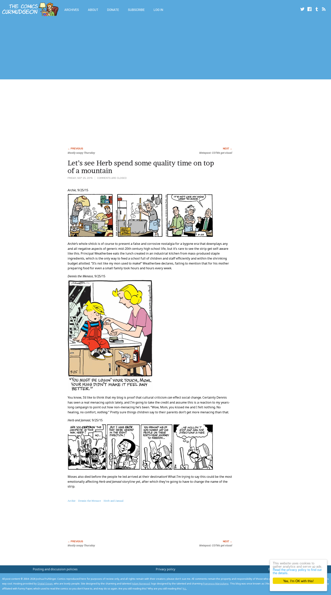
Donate (113, 10)
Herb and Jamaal (113, 500)
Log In (158, 10)
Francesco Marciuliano (216, 583)
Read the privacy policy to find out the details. (297, 571)
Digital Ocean (45, 583)
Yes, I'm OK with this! (298, 580)
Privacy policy (165, 569)
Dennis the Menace (89, 500)
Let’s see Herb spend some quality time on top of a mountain (141, 167)
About (93, 10)
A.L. (185, 588)
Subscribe (136, 10)
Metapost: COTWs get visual (215, 153)
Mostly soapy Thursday (81, 153)
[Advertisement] (69, 48)
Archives (71, 10)
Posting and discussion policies (55, 569)
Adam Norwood (141, 583)
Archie (71, 500)
